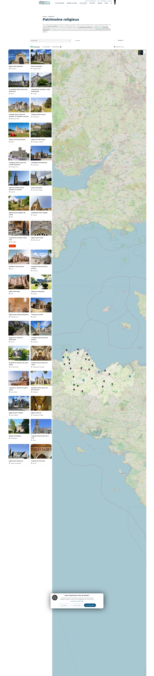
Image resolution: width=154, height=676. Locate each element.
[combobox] (95, 40)
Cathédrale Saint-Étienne (39, 162)
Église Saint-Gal (36, 413)
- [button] (144, 53)
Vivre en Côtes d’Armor (90, 1)
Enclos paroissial (36, 66)
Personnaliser (77, 605)
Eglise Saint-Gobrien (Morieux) (18, 314)
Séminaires (103, 1)
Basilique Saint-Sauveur (16, 266)
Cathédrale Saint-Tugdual (39, 212)
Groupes (110, 1)
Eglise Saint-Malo (14, 291)
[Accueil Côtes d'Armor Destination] (44, 4)
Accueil (45, 16)
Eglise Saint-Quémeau (16, 461)
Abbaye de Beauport (37, 291)
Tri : (45, 46)
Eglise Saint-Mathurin (16, 66)
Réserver (12, 245)
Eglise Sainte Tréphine (16, 413)
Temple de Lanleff (37, 314)
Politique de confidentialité (77, 601)
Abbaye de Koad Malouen (17, 139)
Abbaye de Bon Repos (38, 139)
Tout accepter (90, 605)
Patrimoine (51, 16)
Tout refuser (64, 605)
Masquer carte (120, 46)
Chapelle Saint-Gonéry (38, 114)
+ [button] (144, 51)
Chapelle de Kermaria (38, 461)
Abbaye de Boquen (15, 436)
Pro (99, 1)
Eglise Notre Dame (37, 237)
